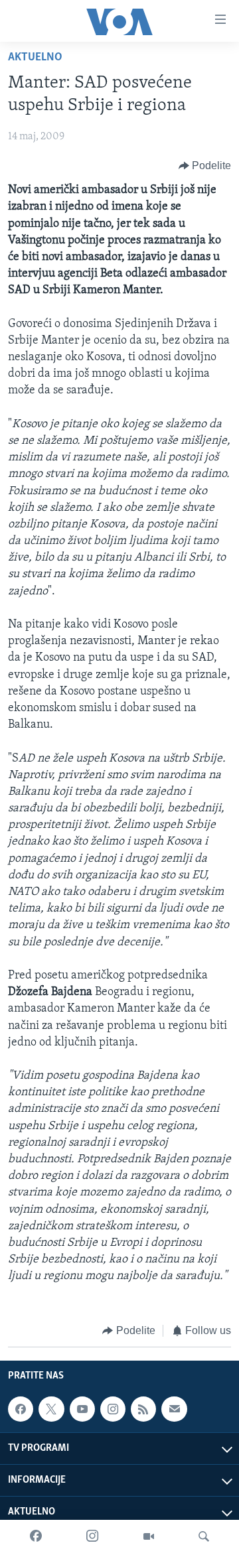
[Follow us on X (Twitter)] (51, 1409)
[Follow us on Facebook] (20, 1409)
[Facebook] (35, 1536)
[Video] (149, 1536)
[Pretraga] (204, 1536)
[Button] (205, 165)
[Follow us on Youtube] (82, 1409)
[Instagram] (92, 1536)
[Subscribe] (174, 1409)
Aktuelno (35, 58)
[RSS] (143, 1409)
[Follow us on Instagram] (112, 1409)
